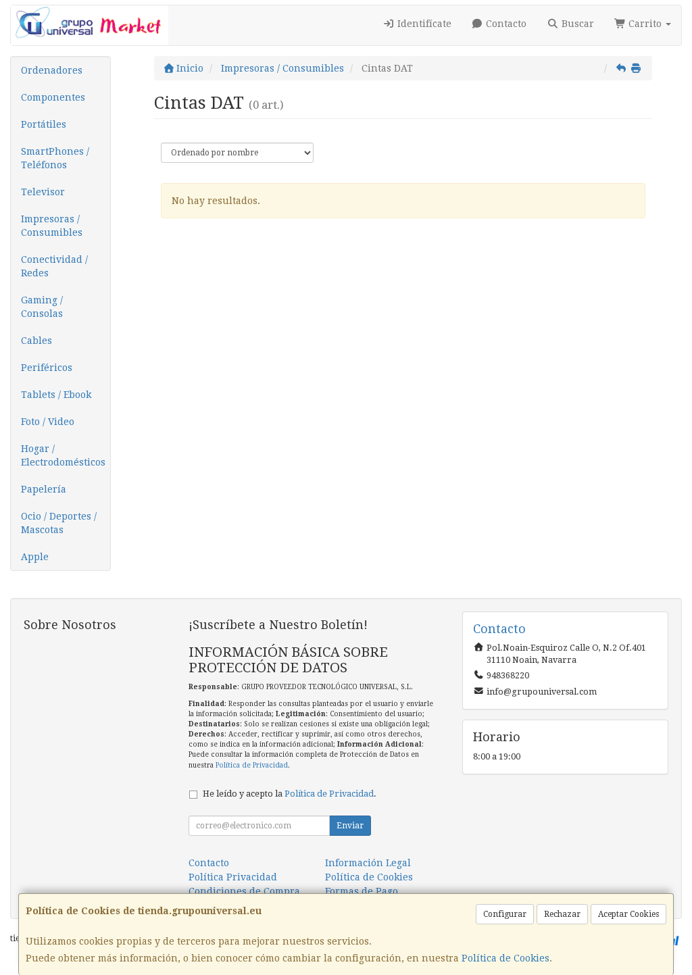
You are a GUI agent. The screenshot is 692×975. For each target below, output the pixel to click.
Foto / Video (47, 421)
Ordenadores (51, 70)
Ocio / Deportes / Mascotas (59, 523)
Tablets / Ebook (56, 394)
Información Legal (368, 862)
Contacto (504, 23)
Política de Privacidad (252, 765)
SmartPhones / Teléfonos (55, 158)
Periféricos (46, 367)
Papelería (43, 489)
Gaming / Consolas (42, 307)
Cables (36, 340)
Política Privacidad (233, 877)
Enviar (350, 825)
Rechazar (562, 914)
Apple (35, 556)
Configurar (504, 914)
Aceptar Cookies (628, 914)
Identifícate (423, 23)
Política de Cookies (505, 958)
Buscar (576, 23)
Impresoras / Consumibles (51, 226)
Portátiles (43, 124)
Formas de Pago (361, 891)
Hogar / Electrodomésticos (63, 455)
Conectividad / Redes (54, 266)
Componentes (53, 97)
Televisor (43, 191)
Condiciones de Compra (244, 891)
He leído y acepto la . (289, 794)
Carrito (645, 23)
